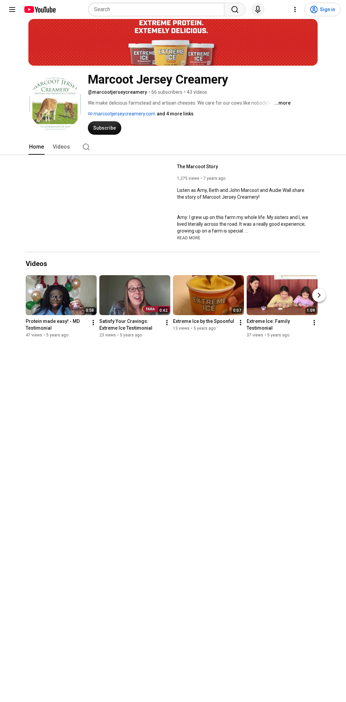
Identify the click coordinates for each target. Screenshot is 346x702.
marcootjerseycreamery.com (124, 113)
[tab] (36, 147)
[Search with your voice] (258, 9)
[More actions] (93, 322)
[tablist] (173, 147)
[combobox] (158, 9)
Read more (188, 238)
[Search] (235, 9)
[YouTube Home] (39, 9)
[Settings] (295, 9)
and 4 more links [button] (175, 113)
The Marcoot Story (197, 166)
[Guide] (12, 9)
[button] (188, 237)
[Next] (319, 295)
